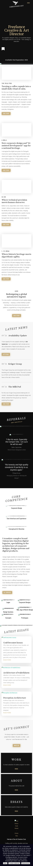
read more (7, 660)
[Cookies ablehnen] (31, 855)
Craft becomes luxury (13, 643)
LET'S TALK (6, 354)
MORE (16, 790)
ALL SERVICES (7, 592)
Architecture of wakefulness (16, 673)
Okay (5, 863)
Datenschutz (25, 863)
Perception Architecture (14, 698)
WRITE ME (16, 745)
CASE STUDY (6, 113)
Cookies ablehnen (14, 863)
